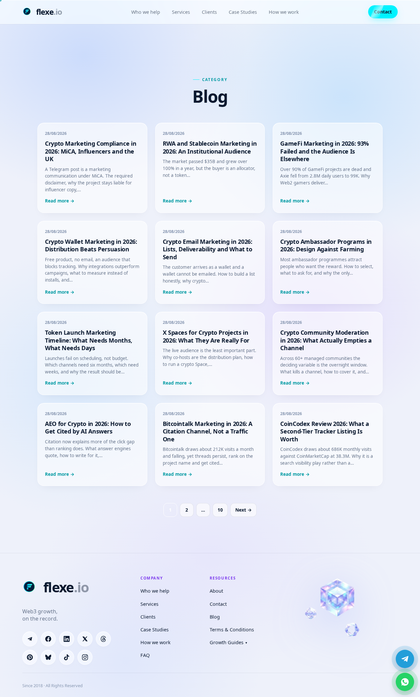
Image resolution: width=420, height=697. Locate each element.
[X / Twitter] (85, 638)
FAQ (145, 655)
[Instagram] (85, 657)
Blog (215, 616)
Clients (209, 12)
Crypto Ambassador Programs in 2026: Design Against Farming (326, 245)
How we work (284, 12)
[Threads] (103, 638)
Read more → (59, 201)
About (216, 590)
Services (181, 12)
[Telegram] (29, 638)
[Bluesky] (48, 657)
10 (220, 510)
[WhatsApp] (405, 682)
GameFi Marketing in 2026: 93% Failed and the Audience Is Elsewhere (324, 151)
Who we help (145, 12)
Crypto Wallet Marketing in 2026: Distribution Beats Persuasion (91, 245)
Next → (243, 510)
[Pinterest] (29, 657)
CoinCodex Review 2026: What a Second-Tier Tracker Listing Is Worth (324, 431)
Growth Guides (228, 642)
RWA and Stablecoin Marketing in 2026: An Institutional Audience (210, 147)
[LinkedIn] (66, 638)
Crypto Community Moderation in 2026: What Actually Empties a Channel (325, 340)
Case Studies (243, 12)
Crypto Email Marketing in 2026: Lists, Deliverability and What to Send (207, 249)
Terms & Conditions (232, 629)
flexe (49, 11)
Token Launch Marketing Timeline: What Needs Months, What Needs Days (88, 340)
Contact (383, 12)
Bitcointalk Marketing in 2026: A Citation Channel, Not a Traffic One (207, 431)
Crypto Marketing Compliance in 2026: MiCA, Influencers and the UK (90, 151)
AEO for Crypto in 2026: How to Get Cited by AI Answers (88, 427)
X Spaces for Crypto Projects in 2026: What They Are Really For (206, 336)
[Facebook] (48, 638)
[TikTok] (66, 657)
